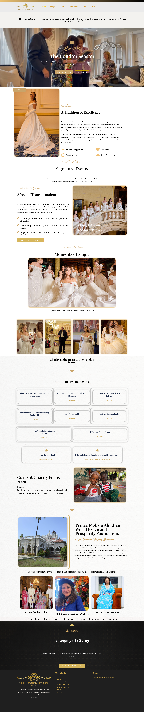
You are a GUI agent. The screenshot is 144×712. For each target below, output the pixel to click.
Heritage (52, 7)
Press (84, 7)
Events (62, 7)
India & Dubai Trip (63, 687)
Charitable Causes (63, 684)
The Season (73, 7)
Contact (92, 7)
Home (44, 7)
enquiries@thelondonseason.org (103, 677)
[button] (52, 7)
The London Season (63, 682)
